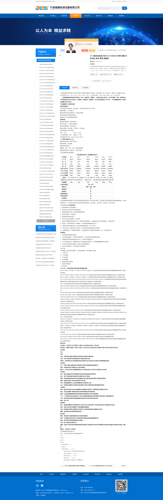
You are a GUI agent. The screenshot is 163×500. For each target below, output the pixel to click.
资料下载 (98, 15)
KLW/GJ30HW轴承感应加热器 (47, 143)
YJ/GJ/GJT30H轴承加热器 (46, 104)
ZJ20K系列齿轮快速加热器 (46, 125)
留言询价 (85, 87)
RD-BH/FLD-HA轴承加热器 (46, 140)
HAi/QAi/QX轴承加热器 (45, 119)
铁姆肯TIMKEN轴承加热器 (46, 207)
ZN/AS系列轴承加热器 (45, 168)
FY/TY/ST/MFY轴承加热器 (46, 149)
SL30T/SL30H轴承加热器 (46, 137)
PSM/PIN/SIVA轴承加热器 (46, 186)
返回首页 (114, 1)
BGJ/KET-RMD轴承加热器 (46, 95)
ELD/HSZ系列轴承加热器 (46, 153)
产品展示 (76, 15)
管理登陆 (43, 495)
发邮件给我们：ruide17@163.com (102, 81)
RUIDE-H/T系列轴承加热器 (46, 76)
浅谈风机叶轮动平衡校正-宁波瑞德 (45, 265)
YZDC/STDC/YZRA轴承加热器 (47, 165)
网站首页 (41, 15)
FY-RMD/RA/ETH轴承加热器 (47, 171)
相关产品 (75, 87)
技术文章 (87, 15)
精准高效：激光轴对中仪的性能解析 (45, 258)
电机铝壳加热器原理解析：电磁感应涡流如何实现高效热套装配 (46, 241)
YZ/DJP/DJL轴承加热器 (45, 98)
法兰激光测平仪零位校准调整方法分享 (46, 234)
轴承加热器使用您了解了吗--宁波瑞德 (46, 251)
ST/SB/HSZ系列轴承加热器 (46, 189)
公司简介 (51, 474)
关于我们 (53, 15)
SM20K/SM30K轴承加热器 (46, 131)
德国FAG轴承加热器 (44, 204)
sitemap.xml (64, 490)
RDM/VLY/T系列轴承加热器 (46, 113)
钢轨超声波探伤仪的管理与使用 (44, 255)
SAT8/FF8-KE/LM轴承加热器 (47, 116)
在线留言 (119, 1)
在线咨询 (108, 474)
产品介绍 (64, 87)
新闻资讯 (64, 15)
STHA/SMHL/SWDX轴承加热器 (47, 101)
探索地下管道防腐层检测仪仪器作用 (45, 237)
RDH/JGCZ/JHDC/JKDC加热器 (47, 174)
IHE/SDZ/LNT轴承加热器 (46, 110)
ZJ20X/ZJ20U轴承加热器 (46, 92)
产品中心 (42, 52)
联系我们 (125, 1)
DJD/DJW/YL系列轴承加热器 (47, 134)
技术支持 (86, 474)
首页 (41, 474)
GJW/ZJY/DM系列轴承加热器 (47, 82)
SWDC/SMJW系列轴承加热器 (47, 128)
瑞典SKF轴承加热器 (44, 192)
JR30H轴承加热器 (44, 183)
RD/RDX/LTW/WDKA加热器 (46, 70)
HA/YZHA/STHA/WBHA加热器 (47, 88)
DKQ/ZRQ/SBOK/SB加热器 (46, 73)
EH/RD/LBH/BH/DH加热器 (46, 177)
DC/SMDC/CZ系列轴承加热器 (47, 162)
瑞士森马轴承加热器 (44, 198)
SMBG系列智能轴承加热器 (46, 156)
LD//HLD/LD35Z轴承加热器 (46, 67)
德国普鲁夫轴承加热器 (45, 214)
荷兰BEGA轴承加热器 (45, 201)
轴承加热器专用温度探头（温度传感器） (47, 180)
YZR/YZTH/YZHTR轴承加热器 (47, 107)
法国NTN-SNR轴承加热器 (46, 210)
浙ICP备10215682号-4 (46, 492)
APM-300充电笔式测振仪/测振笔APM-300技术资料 (46, 261)
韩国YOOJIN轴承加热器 (45, 217)
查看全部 (45, 220)
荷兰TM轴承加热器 (44, 195)
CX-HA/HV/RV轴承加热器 (46, 85)
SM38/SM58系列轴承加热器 (46, 146)
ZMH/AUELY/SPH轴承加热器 (47, 79)
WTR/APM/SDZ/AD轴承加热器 (47, 159)
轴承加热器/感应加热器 (44, 60)
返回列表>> (123, 465)
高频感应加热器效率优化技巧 (43, 248)
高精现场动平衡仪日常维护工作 (44, 244)
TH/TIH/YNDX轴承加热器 (46, 122)
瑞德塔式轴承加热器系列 (46, 64)
